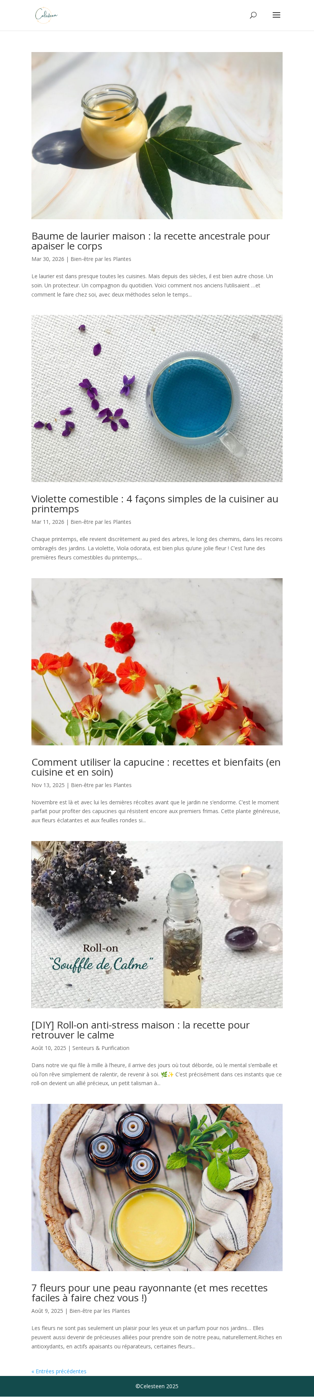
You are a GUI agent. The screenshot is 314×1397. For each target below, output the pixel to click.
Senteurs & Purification (100, 1047)
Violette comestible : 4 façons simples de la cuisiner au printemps (154, 503)
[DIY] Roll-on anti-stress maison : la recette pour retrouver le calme (140, 1030)
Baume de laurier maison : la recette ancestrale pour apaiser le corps (150, 241)
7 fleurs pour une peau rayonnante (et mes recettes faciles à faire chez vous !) (149, 1292)
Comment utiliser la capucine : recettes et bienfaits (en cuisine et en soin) (156, 767)
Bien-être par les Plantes (100, 258)
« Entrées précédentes (59, 1371)
